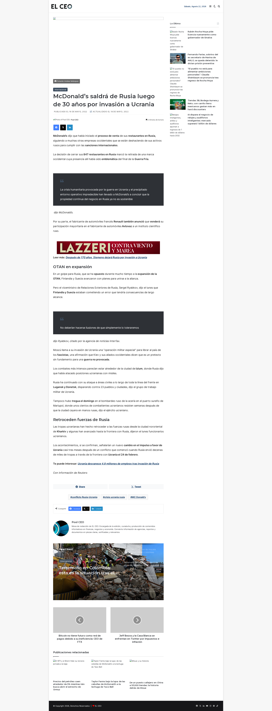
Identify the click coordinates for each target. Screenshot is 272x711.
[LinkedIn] (70, 127)
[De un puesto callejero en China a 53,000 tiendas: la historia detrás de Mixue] (147, 669)
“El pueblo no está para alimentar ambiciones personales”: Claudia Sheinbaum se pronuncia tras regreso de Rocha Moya (203, 74)
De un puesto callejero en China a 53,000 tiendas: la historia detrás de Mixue (146, 685)
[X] (63, 127)
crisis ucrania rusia (114, 497)
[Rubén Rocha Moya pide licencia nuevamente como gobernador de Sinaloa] (178, 40)
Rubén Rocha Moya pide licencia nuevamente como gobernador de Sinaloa (202, 34)
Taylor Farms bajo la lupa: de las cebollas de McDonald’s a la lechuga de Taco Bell (108, 684)
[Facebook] (56, 127)
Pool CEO (74, 120)
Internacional (60, 89)
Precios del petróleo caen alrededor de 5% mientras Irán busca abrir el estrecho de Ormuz (69, 685)
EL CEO (98, 706)
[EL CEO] (61, 6)
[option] (108, 571)
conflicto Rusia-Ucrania (84, 497)
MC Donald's (139, 497)
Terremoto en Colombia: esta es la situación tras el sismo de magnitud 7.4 (86, 569)
